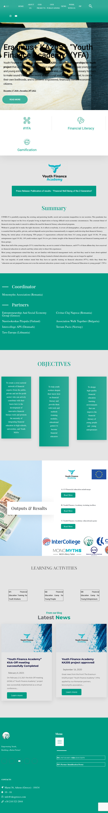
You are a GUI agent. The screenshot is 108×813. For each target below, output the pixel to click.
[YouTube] (16, 15)
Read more (15, 99)
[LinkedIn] (27, 761)
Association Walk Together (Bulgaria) (77, 321)
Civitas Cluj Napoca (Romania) (74, 313)
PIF (80, 6)
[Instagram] (10, 15)
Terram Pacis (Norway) (69, 327)
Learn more (16, 695)
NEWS (63, 6)
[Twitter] (34, 761)
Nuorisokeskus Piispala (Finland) (21, 321)
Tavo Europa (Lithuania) (16, 332)
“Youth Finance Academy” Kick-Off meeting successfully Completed (24, 662)
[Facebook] (4, 761)
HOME (21, 6)
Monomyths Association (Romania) (22, 294)
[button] (90, 6)
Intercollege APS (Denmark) (18, 327)
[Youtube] (19, 761)
